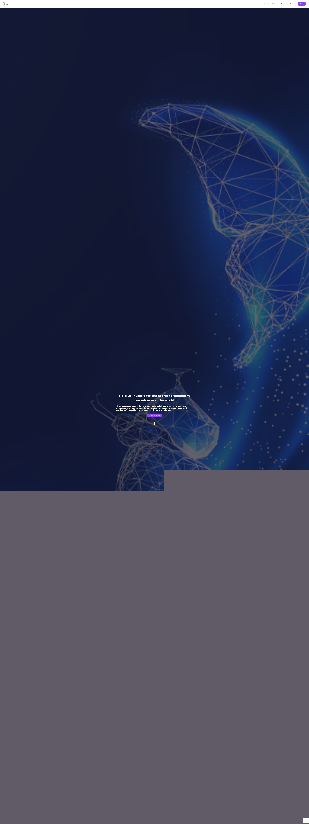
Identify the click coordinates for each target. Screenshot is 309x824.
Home (260, 4)
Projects (283, 4)
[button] (302, 4)
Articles (292, 4)
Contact (266, 4)
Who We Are (275, 4)
